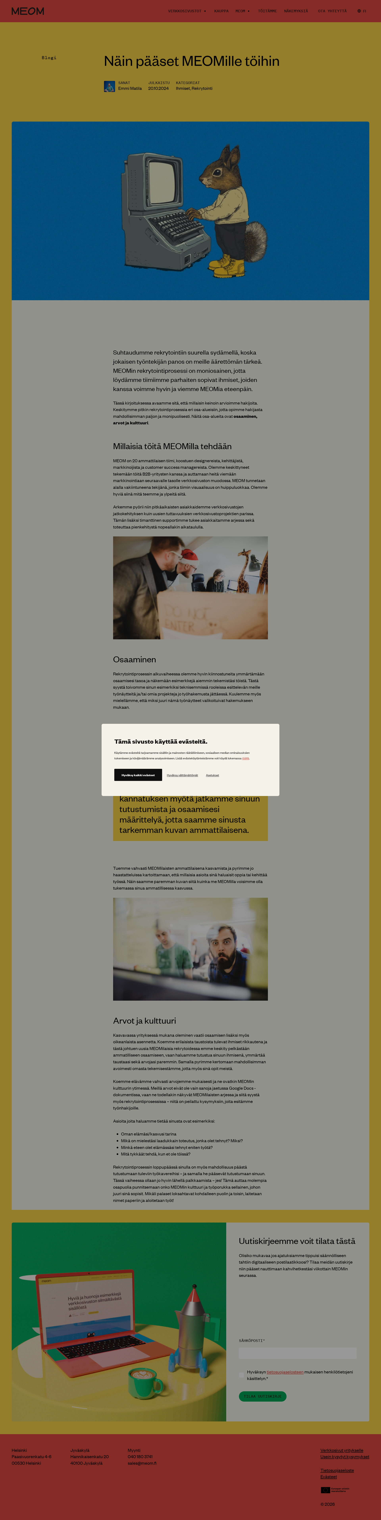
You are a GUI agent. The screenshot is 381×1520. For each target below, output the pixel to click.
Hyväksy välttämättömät (182, 775)
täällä (245, 758)
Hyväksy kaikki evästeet (138, 775)
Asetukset (212, 775)
